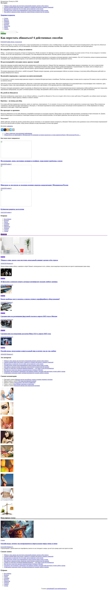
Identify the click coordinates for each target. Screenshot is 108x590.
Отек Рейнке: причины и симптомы (23, 384)
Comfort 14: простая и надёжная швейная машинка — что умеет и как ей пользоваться (29, 368)
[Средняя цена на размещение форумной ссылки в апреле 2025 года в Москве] (6, 310)
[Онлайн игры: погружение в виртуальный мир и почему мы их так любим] (6, 345)
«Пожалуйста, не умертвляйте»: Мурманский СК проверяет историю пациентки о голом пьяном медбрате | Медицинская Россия (42, 135)
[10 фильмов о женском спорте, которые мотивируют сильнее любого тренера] (6, 275)
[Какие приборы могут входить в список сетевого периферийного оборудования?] (6, 293)
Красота (6, 20)
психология (18, 42)
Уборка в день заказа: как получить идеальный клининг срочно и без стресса (26, 5)
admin (9, 42)
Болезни (6, 24)
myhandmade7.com (52, 588)
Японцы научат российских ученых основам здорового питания (33, 379)
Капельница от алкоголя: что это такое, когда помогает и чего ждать (23, 9)
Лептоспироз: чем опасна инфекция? (24, 382)
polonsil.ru (10, 126)
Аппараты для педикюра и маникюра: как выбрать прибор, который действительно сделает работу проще (34, 371)
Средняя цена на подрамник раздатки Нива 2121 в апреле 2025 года (26, 334)
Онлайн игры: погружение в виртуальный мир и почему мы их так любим (28, 351)
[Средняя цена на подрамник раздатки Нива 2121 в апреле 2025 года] (6, 327)
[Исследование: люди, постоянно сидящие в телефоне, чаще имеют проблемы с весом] (16, 157)
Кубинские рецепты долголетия (12, 209)
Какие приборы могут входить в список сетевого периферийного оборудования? (30, 299)
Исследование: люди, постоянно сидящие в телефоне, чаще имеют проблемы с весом (31, 161)
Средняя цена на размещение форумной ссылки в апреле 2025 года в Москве (29, 316)
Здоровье (6, 23)
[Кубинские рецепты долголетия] (16, 206)
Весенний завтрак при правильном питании (27, 385)
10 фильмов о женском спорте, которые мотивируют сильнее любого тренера (29, 282)
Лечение (6, 21)
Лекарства (7, 26)
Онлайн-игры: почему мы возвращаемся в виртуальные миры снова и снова (26, 10)
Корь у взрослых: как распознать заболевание (18, 133)
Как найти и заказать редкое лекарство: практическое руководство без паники (26, 12)
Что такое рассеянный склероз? (27, 381)
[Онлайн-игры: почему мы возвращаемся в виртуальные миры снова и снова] (17, 537)
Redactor (9, 263)
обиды (12, 42)
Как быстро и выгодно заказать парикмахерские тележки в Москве (23, 370)
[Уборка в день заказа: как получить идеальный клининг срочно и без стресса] (17, 254)
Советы (6, 29)
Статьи (6, 18)
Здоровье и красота (8, 15)
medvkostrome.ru (62, 588)
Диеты (6, 27)
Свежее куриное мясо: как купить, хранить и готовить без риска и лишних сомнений (28, 7)
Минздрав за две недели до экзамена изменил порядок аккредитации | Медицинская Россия (34, 185)
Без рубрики (7, 219)
